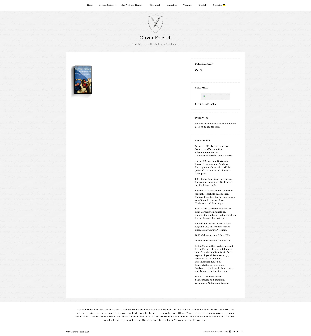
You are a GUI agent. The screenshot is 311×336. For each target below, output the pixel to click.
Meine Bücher (106, 5)
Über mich (155, 5)
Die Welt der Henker (132, 5)
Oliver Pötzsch (155, 37)
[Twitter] (238, 331)
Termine (188, 5)
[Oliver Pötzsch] (155, 23)
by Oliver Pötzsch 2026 (78, 332)
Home (90, 5)
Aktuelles (172, 5)
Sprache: (218, 5)
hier (217, 127)
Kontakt (203, 5)
